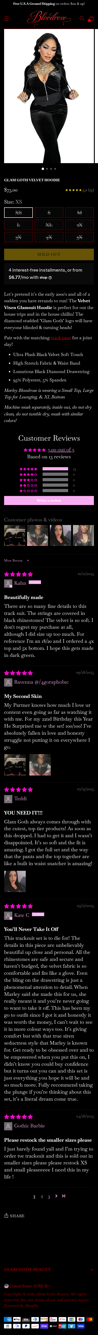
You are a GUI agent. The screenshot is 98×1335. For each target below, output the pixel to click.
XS (18, 212)
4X (49, 237)
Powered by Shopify (21, 1305)
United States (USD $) (29, 1285)
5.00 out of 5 (61, 449)
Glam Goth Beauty (52, 1293)
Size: (13, 202)
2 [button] (42, 1196)
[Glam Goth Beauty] (49, 18)
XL (49, 225)
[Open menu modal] (6, 18)
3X (18, 237)
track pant (61, 338)
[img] (18, 574)
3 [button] (49, 1196)
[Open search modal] (81, 18)
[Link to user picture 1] (15, 765)
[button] (29, 469)
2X (80, 225)
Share (17, 1215)
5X (80, 237)
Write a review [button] (49, 500)
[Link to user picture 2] (40, 765)
